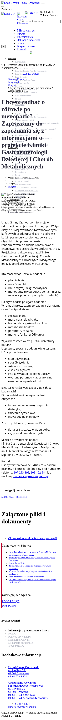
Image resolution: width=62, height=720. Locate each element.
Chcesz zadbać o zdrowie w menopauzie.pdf (32, 538)
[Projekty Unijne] (32, 15)
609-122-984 (38, 472)
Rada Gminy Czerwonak (25, 68)
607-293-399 (21, 472)
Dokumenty (20, 86)
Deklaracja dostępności (20, 642)
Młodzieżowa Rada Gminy (25, 80)
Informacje (14, 82)
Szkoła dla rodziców (17, 563)
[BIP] (9, 15)
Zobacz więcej (31, 73)
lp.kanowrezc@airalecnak (22, 706)
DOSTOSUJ (21, 497)
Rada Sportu (20, 74)
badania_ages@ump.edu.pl (30, 476)
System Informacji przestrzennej (21, 212)
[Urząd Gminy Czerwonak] (20, 2)
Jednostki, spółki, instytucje (26, 92)
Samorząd (12, 59)
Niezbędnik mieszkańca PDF (26, 190)
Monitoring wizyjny (19, 639)
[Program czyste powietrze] (21, 15)
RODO (12, 633)
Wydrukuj (12, 186)
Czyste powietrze (15, 209)
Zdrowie (12, 85)
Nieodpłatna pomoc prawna (26, 187)
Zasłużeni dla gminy (23, 95)
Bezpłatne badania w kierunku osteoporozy (26, 577)
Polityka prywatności (19, 636)
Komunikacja (20, 172)
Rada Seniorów (21, 77)
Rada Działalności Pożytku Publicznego (31, 71)
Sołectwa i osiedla (22, 83)
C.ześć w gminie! (22, 181)
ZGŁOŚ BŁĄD (7, 497)
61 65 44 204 (22, 703)
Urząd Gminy (20, 62)
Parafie (18, 175)
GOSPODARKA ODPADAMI (20, 206)
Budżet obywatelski (23, 184)
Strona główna (16, 79)
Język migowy (16, 645)
